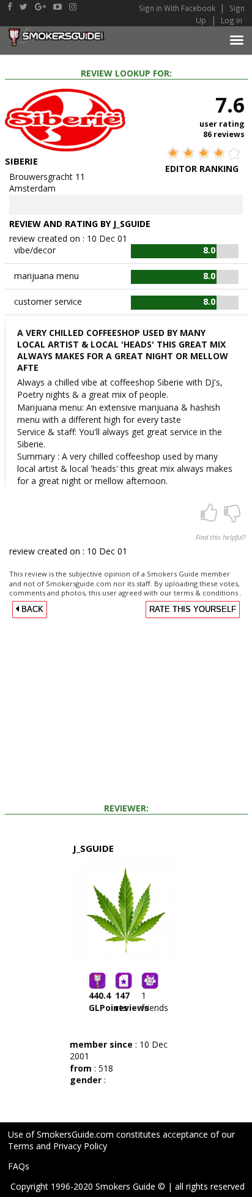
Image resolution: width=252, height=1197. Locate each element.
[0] (210, 517)
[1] (232, 517)
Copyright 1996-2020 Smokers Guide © (87, 1186)
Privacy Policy (80, 1146)
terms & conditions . (208, 592)
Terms (21, 1146)
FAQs (18, 1166)
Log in (231, 20)
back (31, 609)
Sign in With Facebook (178, 8)
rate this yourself (192, 609)
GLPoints (108, 1001)
